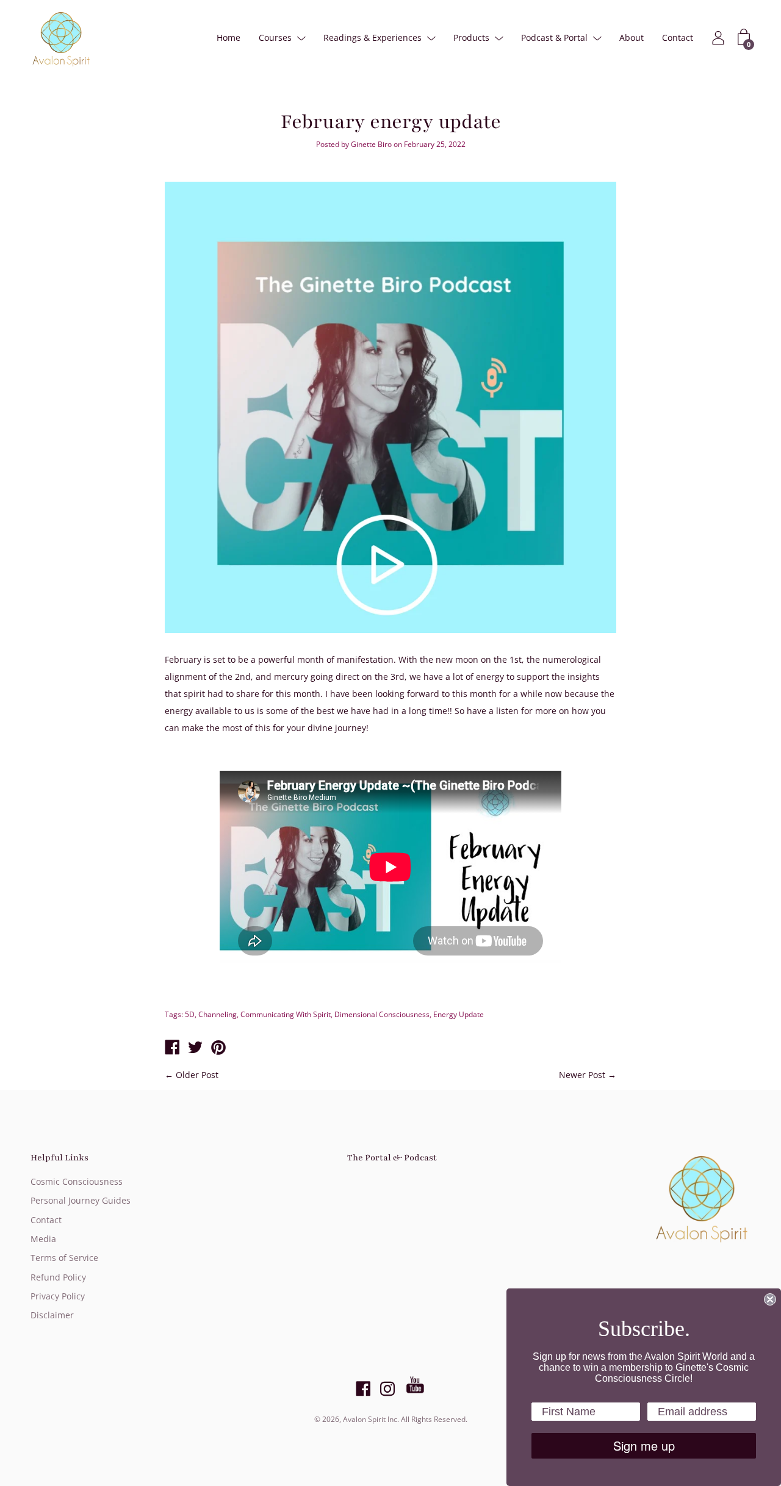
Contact (677, 37)
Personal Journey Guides (81, 1200)
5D (190, 1014)
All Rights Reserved (433, 1419)
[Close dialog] (770, 1299)
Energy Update (458, 1014)
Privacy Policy (58, 1296)
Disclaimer (52, 1315)
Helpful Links (59, 1157)
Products (471, 37)
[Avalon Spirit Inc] (172, 1048)
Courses (275, 37)
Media (43, 1239)
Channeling (217, 1014)
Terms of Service (64, 1257)
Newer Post (582, 1075)
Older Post (197, 1075)
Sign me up (644, 1445)
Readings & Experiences (372, 37)
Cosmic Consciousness (77, 1181)
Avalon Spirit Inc (370, 1419)
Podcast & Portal (554, 37)
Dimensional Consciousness (382, 1014)
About (631, 37)
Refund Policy (58, 1277)
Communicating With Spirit (285, 1014)
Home (228, 37)
